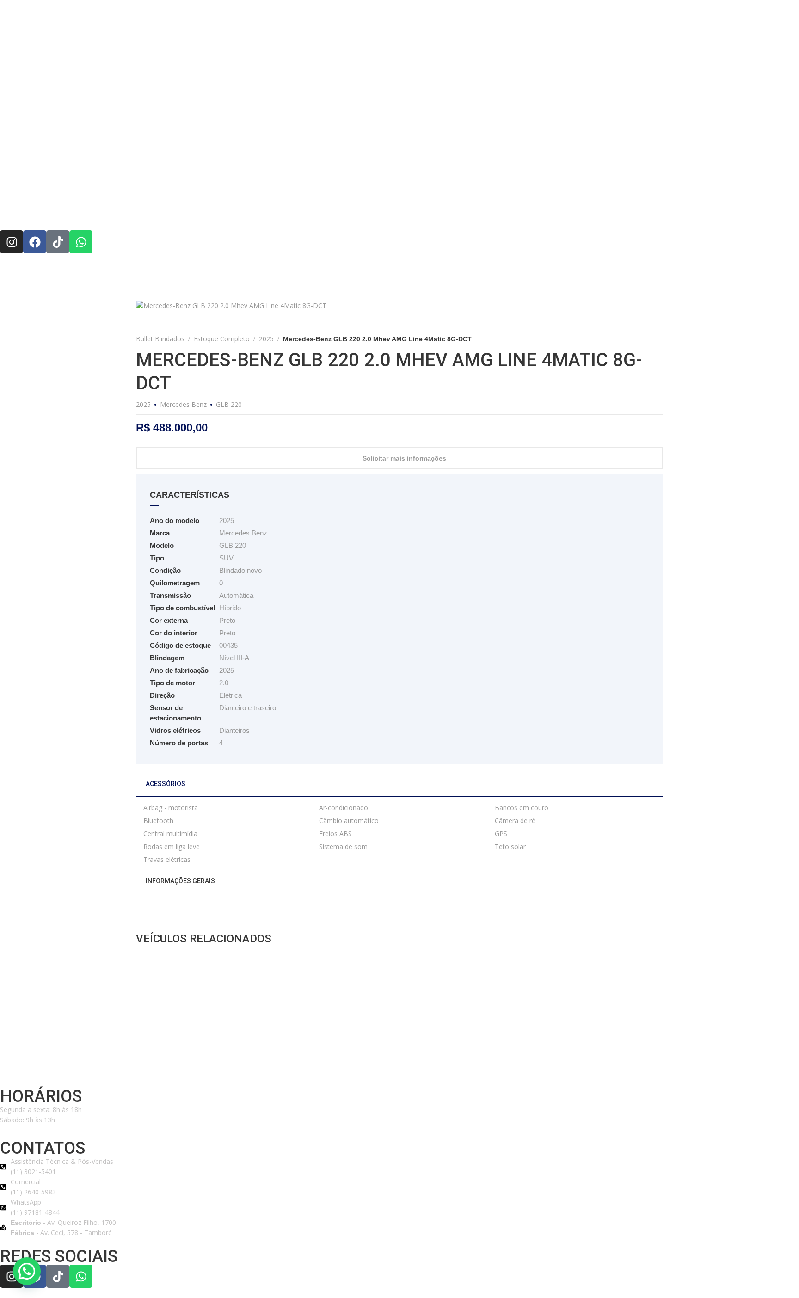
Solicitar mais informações (404, 458)
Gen (225, 1068)
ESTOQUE (431, 209)
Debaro (208, 1068)
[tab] (399, 787)
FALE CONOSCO (538, 209)
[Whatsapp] (80, 241)
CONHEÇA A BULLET (306, 209)
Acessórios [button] (164, 783)
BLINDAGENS (377, 209)
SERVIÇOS (480, 209)
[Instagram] (11, 241)
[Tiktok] (57, 241)
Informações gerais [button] (179, 881)
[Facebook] (34, 241)
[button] (27, 1271)
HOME (246, 209)
